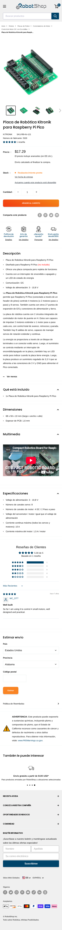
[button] (60, 110)
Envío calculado (22, 162)
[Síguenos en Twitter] (11, 892)
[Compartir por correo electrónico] (57, 215)
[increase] (36, 192)
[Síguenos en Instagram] (16, 892)
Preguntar (38, 240)
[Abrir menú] (4, 6)
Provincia (7, 658)
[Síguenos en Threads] (45, 892)
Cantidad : (8, 192)
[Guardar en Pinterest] (45, 215)
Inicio (3, 26)
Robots (11, 26)
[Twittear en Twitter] (51, 215)
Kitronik (7, 134)
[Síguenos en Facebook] (5, 892)
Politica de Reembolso (13, 703)
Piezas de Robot (23, 26)
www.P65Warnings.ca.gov (30, 740)
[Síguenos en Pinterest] (22, 892)
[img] (9, 594)
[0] (56, 6)
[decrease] (18, 192)
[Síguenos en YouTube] (28, 892)
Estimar (11, 690)
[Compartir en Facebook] (40, 215)
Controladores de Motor (41, 26)
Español (37, 878)
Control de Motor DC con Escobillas (15, 29)
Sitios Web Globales (11, 878)
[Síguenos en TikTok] (34, 892)
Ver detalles (23, 240)
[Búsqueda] (55, 16)
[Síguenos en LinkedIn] (39, 892)
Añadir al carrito (31, 203)
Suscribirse (31, 863)
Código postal (10, 672)
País (5, 644)
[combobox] (27, 16)
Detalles (8, 240)
